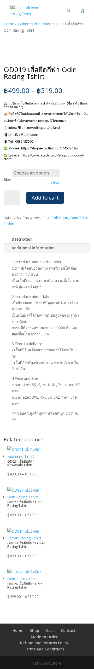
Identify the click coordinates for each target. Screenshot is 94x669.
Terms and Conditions (44, 649)
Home (9, 23)
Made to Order (44, 636)
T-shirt (22, 23)
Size (7, 179)
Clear (55, 183)
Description (22, 239)
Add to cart (45, 197)
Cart (50, 630)
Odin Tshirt (41, 23)
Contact (68, 630)
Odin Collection (55, 217)
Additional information (33, 247)
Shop (34, 630)
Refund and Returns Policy (44, 642)
